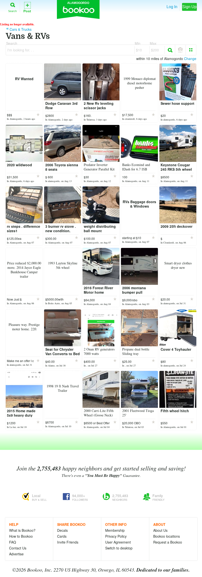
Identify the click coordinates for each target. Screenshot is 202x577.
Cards (62, 536)
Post (27, 7)
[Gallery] (191, 50)
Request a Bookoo (167, 542)
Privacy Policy (116, 536)
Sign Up (189, 7)
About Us (160, 530)
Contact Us (17, 548)
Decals (62, 530)
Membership (115, 530)
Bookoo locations (166, 536)
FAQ (12, 542)
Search (12, 11)
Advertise (16, 553)
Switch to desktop (119, 548)
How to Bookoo (21, 536)
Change (190, 58)
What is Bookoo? (22, 530)
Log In (172, 7)
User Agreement (118, 542)
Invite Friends (67, 542)
